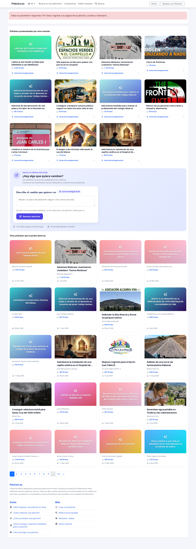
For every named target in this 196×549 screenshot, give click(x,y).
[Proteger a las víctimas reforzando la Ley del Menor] (75, 143)
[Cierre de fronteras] (165, 55)
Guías (13, 502)
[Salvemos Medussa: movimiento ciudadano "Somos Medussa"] (120, 56)
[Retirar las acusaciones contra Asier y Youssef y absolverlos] (165, 99)
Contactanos (70, 4)
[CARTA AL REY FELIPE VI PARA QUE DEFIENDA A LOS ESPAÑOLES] (30, 56)
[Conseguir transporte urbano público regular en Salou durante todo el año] (75, 99)
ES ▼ (33, 4)
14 (58, 474)
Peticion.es (18, 3)
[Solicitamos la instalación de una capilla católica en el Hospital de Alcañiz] (120, 143)
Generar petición (31, 216)
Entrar (154, 4)
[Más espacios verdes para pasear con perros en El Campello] (75, 56)
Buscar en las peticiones (50, 4)
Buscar (101, 4)
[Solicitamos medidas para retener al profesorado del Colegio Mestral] (120, 99)
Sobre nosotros (85, 4)
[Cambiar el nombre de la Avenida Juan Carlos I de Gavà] (30, 143)
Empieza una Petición (172, 4)
